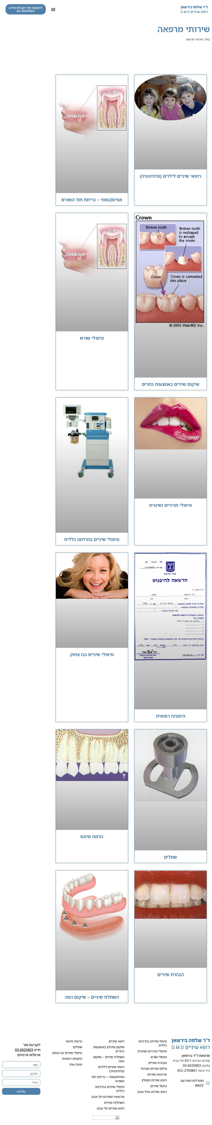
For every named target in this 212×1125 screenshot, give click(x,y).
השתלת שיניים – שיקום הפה (92, 997)
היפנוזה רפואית (170, 716)
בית (208, 39)
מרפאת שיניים (157, 1074)
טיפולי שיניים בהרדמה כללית (91, 539)
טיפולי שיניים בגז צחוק (92, 654)
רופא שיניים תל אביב (110, 1108)
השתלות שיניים (114, 1102)
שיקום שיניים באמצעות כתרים (170, 384)
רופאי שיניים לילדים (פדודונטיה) (170, 176)
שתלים (170, 857)
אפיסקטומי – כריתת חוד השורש (91, 200)
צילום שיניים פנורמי (154, 1068)
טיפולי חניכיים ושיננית (170, 505)
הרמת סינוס (92, 836)
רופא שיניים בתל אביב (152, 1091)
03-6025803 (192, 1065)
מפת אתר (75, 1064)
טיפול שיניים (158, 1086)
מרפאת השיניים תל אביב (107, 1096)
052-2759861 (187, 1070)
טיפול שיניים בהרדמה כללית (152, 1043)
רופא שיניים (116, 1041)
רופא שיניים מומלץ (154, 1080)
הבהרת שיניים (170, 974)
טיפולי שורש (92, 338)
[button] (53, 9)
